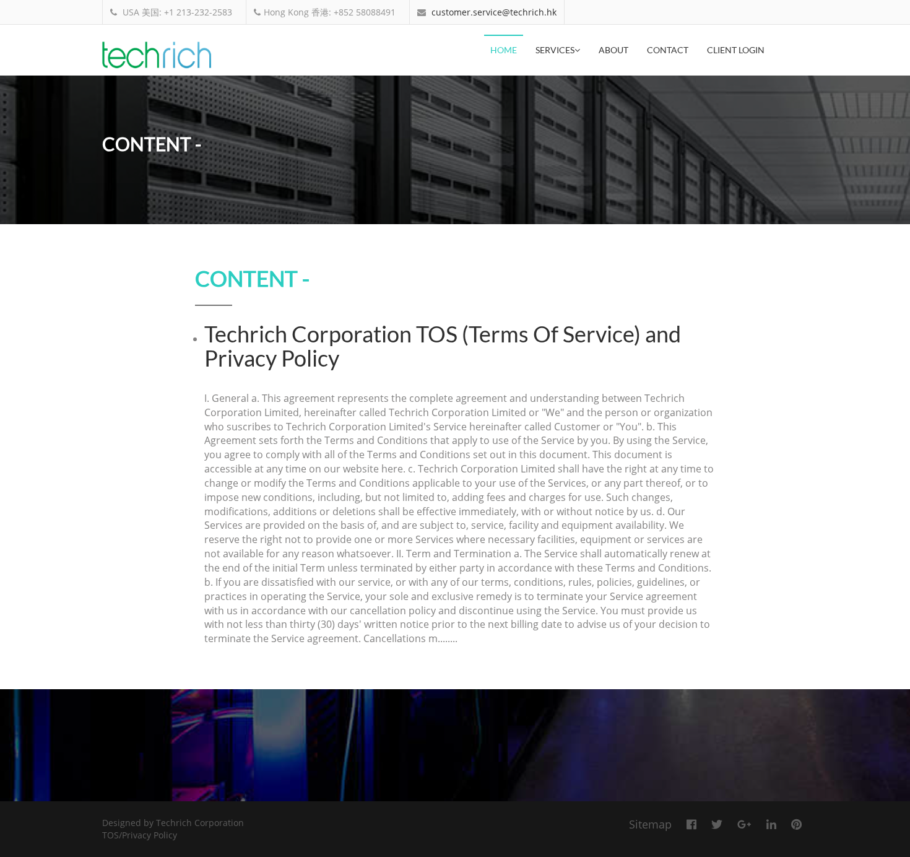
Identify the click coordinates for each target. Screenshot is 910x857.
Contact (667, 50)
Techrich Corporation (200, 823)
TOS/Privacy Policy (139, 835)
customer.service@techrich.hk (494, 12)
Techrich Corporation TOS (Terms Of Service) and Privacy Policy (442, 346)
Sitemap (650, 824)
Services (554, 50)
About (613, 50)
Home (503, 50)
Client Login (736, 50)
